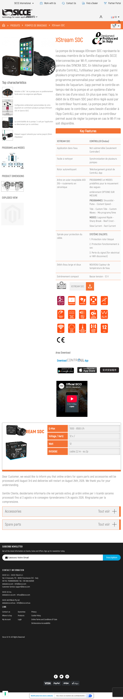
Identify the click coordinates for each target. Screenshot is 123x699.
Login (20, 619)
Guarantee (21, 611)
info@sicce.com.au (23, 603)
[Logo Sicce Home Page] (17, 13)
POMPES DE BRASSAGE (36, 25)
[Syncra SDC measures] (13, 190)
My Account (6, 619)
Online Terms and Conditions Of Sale (44, 619)
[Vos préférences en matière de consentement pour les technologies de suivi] (5, 694)
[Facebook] (56, 676)
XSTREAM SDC (77, 286)
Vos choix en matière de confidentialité (70, 696)
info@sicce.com (20, 584)
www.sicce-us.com (8, 595)
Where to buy (7, 615)
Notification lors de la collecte (42, 696)
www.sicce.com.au (8, 603)
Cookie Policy (36, 615)
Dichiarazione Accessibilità (40, 623)
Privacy (33, 611)
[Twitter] (61, 676)
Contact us (6, 611)
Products (21, 615)
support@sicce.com (23, 586)
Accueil (4, 25)
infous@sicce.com (23, 595)
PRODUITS (15, 25)
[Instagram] (67, 676)
